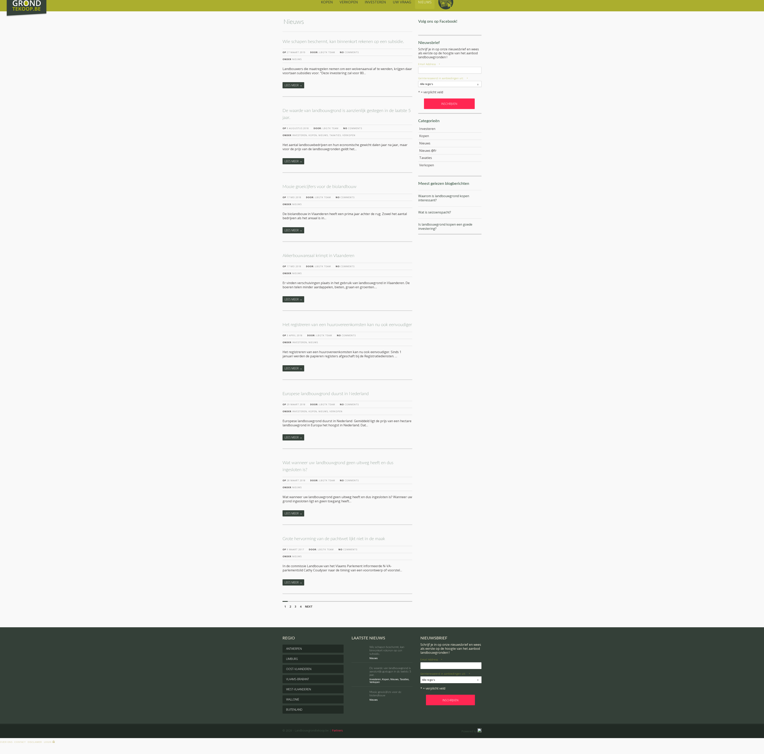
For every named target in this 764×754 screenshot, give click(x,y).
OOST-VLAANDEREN (298, 669)
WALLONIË (292, 699)
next (309, 606)
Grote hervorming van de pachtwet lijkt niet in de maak (334, 539)
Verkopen (348, 135)
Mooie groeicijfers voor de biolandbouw (320, 186)
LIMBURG (292, 659)
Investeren (299, 135)
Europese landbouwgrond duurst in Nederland (326, 394)
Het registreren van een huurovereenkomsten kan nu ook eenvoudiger (347, 324)
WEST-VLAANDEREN (298, 689)
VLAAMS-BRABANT (297, 679)
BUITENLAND (294, 709)
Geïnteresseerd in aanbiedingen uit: (443, 78)
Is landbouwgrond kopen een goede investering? (445, 226)
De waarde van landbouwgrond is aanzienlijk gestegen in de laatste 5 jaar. (390, 671)
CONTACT (20, 742)
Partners (337, 730)
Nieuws (297, 59)
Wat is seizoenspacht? (434, 212)
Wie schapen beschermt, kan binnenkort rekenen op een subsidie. (343, 41)
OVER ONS (6, 742)
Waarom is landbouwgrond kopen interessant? (443, 198)
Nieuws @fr (428, 150)
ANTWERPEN (294, 649)
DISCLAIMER (35, 742)
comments (349, 52)
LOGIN (48, 742)
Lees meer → (293, 85)
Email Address (429, 64)
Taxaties (335, 135)
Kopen (313, 135)
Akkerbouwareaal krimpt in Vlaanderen (318, 255)
